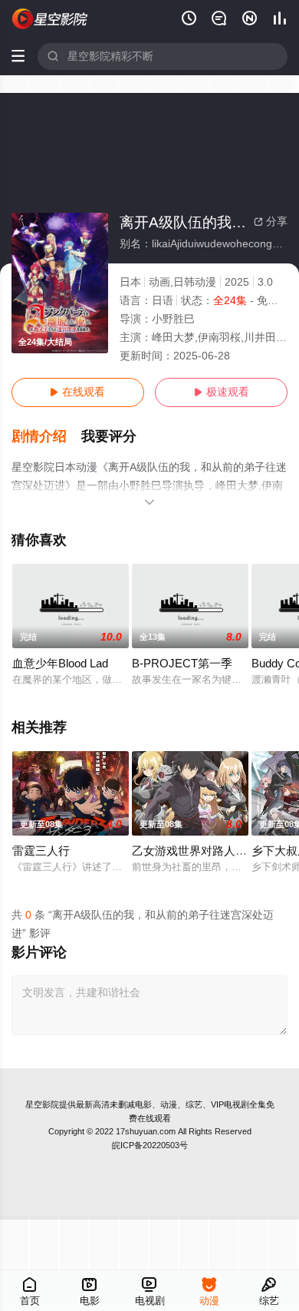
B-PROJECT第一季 (182, 663)
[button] (47, 436)
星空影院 (42, 1104)
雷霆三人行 (41, 851)
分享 (271, 221)
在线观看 (77, 392)
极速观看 (221, 392)
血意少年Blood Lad (60, 663)
